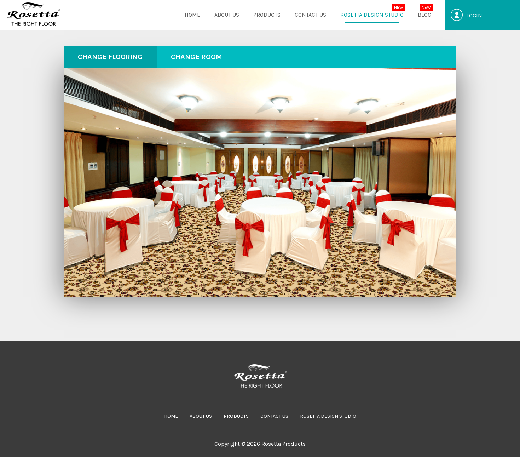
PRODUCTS (267, 14)
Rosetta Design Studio (372, 14)
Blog (424, 14)
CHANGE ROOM (196, 57)
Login (474, 15)
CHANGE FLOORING (110, 57)
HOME (192, 14)
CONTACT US (310, 14)
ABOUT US (226, 14)
